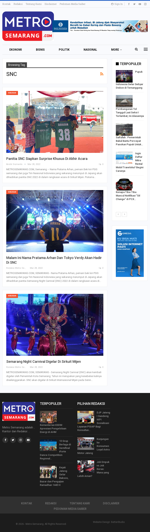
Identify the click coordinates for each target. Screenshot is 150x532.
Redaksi (18, 3)
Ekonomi (15, 49)
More (115, 49)
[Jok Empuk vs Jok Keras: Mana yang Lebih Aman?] (85, 466)
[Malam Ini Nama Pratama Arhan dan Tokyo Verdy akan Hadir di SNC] (54, 221)
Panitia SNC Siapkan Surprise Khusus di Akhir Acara (47, 159)
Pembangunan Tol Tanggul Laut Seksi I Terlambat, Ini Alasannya (130, 112)
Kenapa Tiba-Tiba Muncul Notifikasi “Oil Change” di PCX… (128, 196)
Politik (64, 49)
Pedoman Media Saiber (72, 3)
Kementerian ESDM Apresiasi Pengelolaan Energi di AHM (53, 428)
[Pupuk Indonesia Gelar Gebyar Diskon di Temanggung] (124, 76)
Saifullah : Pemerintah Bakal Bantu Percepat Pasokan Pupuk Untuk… (129, 141)
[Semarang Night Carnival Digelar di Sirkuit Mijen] (54, 325)
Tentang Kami (34, 3)
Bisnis (40, 49)
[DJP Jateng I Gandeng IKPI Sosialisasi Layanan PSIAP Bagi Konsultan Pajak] (85, 417)
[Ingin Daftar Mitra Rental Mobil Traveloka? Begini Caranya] (124, 158)
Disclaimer (51, 3)
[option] (130, 136)
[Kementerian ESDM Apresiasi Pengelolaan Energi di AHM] (48, 417)
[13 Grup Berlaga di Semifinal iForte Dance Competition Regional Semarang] (48, 445)
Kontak (6, 3)
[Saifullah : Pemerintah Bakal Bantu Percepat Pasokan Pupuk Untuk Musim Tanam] (124, 129)
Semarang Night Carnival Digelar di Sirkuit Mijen (43, 361)
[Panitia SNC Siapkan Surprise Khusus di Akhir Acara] (54, 122)
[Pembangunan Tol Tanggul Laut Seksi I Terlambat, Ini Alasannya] (124, 101)
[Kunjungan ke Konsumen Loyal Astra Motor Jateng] (85, 443)
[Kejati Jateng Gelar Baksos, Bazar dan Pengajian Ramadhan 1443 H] (48, 472)
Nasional (90, 49)
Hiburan (12, 93)
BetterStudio (118, 522)
